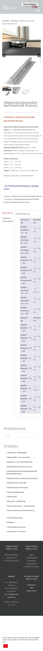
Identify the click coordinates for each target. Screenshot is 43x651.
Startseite (5, 21)
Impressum (31, 585)
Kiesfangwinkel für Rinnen (20, 202)
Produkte (14, 21)
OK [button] (6, 646)
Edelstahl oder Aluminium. (23, 130)
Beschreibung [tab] (7, 213)
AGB (31, 588)
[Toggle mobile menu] (38, 10)
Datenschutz (31, 591)
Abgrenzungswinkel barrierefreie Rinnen (27, 196)
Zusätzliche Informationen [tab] (7, 219)
